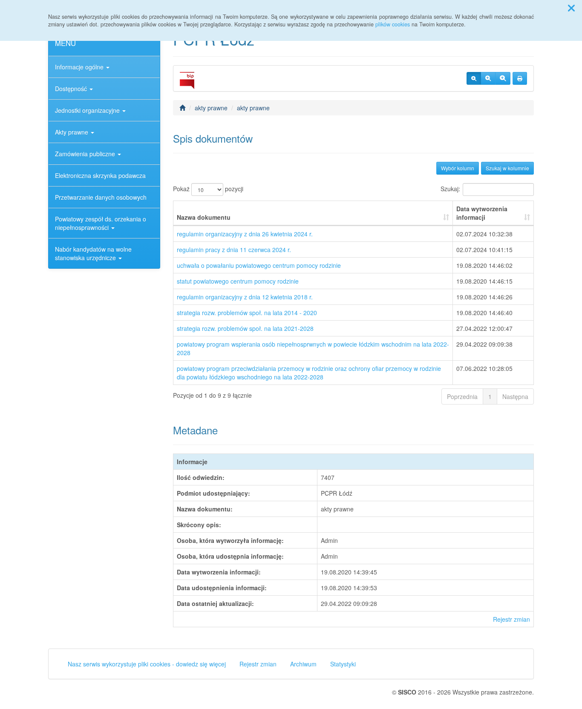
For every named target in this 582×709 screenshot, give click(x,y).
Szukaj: (450, 188)
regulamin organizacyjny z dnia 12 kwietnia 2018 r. (245, 297)
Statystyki (343, 664)
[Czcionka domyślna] (474, 78)
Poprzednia (462, 396)
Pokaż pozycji (208, 188)
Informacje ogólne (80, 67)
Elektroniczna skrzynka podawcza (100, 175)
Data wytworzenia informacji (481, 212)
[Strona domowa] (182, 107)
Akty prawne (72, 132)
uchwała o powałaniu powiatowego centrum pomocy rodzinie (259, 265)
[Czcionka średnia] (488, 78)
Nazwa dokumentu (203, 217)
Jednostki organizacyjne (88, 110)
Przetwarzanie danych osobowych (101, 197)
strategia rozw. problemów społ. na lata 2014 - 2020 (247, 312)
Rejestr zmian (511, 619)
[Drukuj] (520, 78)
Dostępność (72, 88)
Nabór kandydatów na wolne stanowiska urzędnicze (93, 253)
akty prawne (211, 107)
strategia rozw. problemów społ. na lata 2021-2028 (245, 328)
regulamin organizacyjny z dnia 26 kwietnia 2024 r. (245, 234)
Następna (515, 396)
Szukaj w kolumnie (507, 168)
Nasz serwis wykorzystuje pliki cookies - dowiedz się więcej (147, 664)
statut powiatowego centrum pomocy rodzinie (238, 281)
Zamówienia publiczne (86, 153)
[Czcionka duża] (502, 78)
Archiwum (303, 664)
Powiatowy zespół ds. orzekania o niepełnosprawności (100, 223)
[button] (571, 7)
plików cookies (392, 24)
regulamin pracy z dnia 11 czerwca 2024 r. (234, 249)
